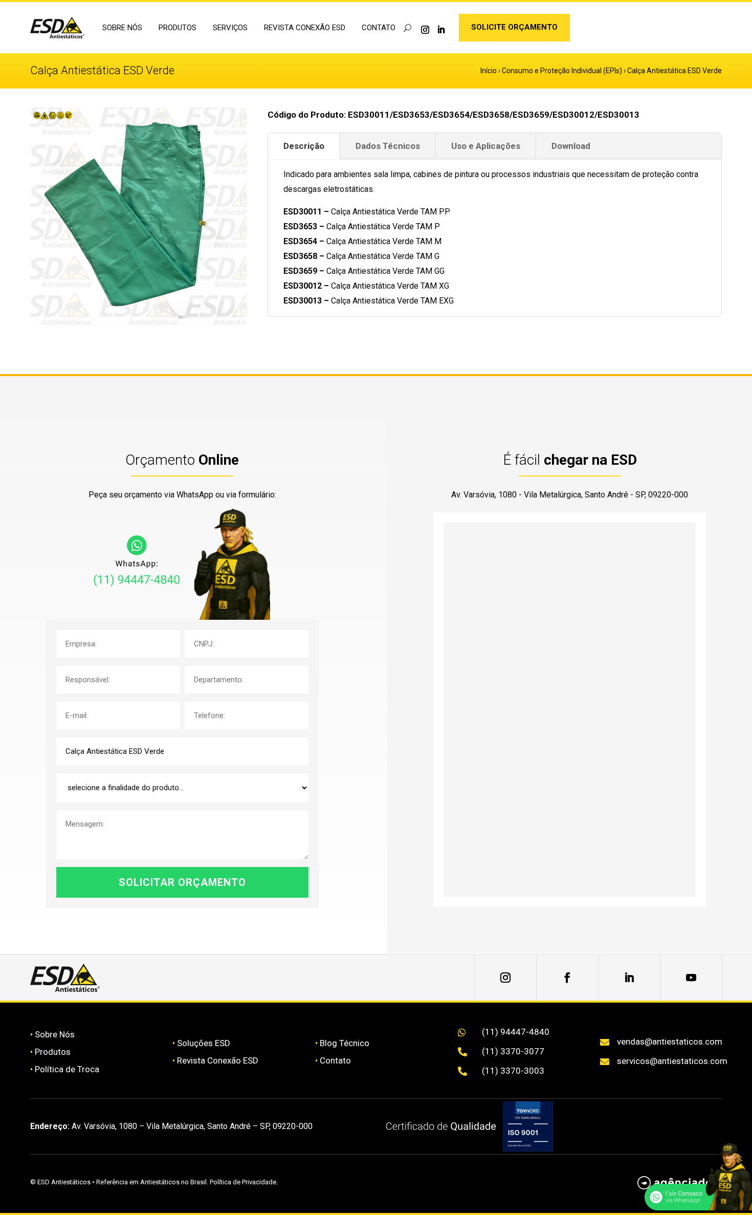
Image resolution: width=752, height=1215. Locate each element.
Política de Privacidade (243, 1182)
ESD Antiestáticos (64, 1182)
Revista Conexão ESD (304, 27)
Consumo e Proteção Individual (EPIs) (562, 71)
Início (488, 71)
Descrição (303, 146)
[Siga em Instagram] (425, 29)
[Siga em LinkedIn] (441, 29)
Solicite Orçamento (514, 27)
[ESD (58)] (138, 321)
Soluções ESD (203, 1043)
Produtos (53, 1052)
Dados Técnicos (388, 146)
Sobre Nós (55, 1034)
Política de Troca (67, 1069)
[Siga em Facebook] (567, 977)
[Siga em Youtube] (691, 977)
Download (570, 146)
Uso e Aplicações (485, 146)
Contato (378, 27)
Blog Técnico (344, 1043)
